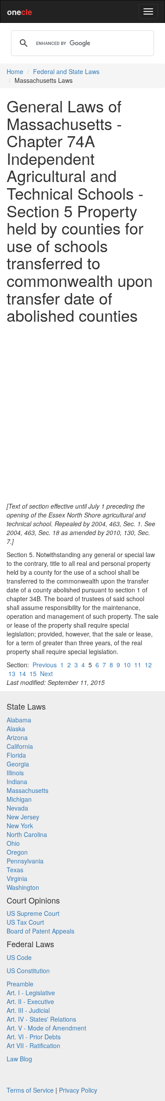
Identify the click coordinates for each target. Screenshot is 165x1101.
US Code (19, 957)
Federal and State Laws (66, 71)
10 (127, 664)
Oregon (17, 852)
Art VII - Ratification (33, 1045)
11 (137, 664)
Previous (45, 664)
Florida (16, 755)
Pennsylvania (25, 860)
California (20, 746)
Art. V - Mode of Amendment (46, 1027)
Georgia (18, 763)
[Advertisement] (82, 412)
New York (20, 825)
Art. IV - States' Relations (41, 1019)
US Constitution (28, 970)
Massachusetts (27, 790)
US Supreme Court (33, 913)
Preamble (20, 983)
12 (148, 664)
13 (11, 673)
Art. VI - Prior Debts (34, 1036)
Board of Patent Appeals (40, 930)
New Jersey (23, 816)
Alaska (16, 728)
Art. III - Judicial (28, 1010)
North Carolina (27, 834)
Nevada (17, 807)
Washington (23, 887)
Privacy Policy (78, 1090)
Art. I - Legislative (31, 992)
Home (15, 71)
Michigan (19, 799)
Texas (15, 869)
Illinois (15, 772)
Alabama (19, 719)
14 (22, 673)
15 (33, 673)
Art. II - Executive (30, 1001)
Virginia (17, 878)
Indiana (17, 781)
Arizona (17, 737)
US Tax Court (25, 922)
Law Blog (19, 1058)
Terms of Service (30, 1090)
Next (46, 673)
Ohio (13, 843)
